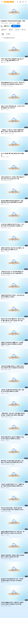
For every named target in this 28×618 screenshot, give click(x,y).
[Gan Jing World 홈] (9, 2)
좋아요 (5, 29)
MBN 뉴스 (7, 26)
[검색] (17, 2)
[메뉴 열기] (1, 2)
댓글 (3, 34)
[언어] (20, 2)
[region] (14, 12)
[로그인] (26, 2)
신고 (25, 29)
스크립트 (8, 34)
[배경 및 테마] (23, 2)
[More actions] (27, 59)
